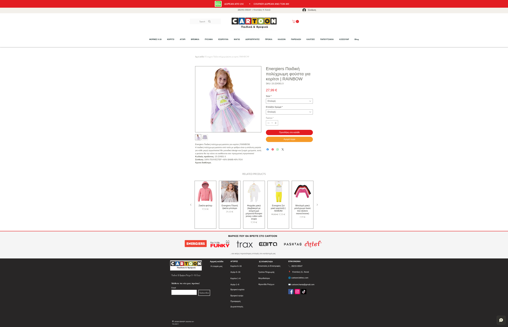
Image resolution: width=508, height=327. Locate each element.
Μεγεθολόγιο (264, 278)
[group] (254, 205)
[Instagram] (297, 291)
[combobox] (289, 101)
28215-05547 (244, 10)
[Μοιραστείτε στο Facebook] (267, 149)
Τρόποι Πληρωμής (266, 272)
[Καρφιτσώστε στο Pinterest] (272, 149)
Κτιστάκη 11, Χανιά (300, 272)
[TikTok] (303, 291)
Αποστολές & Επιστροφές (269, 266)
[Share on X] (282, 149)
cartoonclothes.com (299, 278)
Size (268, 96)
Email (173, 288)
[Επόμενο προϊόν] (317, 204)
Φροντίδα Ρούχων (266, 284)
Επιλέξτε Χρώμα (274, 107)
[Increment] (276, 122)
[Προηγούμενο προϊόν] (190, 204)
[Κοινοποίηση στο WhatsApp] (277, 149)
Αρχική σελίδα (199, 56)
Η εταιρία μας (217, 266)
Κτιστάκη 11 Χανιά (262, 10)
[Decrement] (268, 122)
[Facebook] (290, 291)
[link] (296, 21)
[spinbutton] (272, 122)
